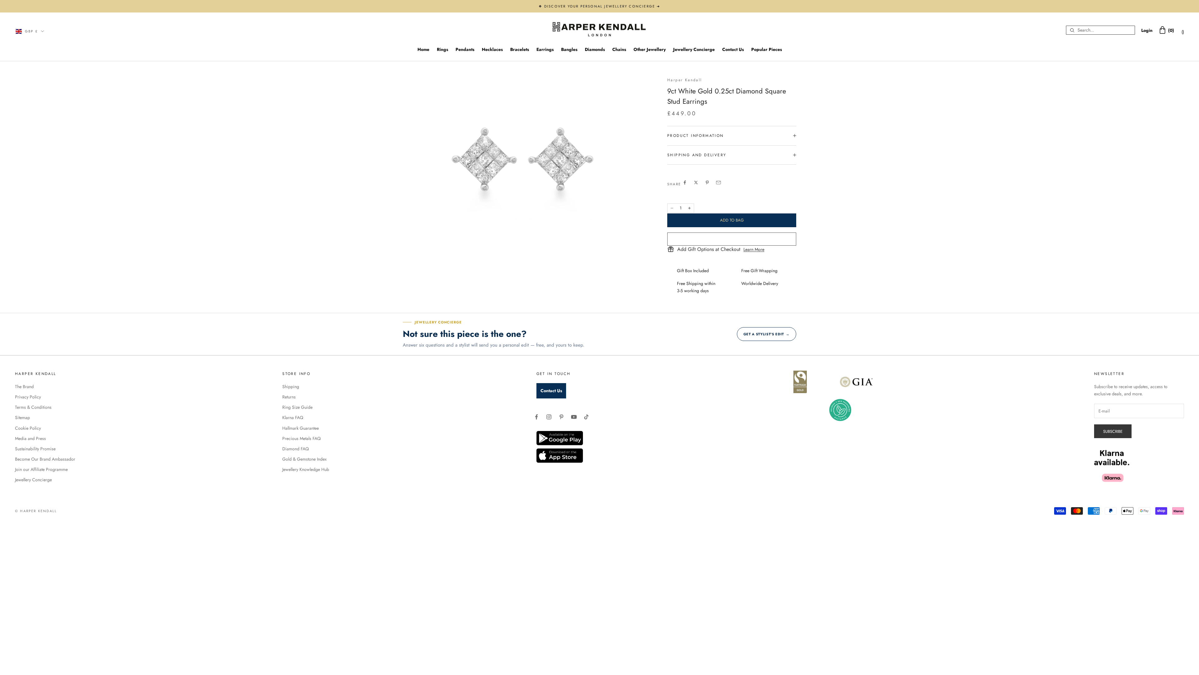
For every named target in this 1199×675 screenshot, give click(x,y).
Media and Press (30, 438)
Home (423, 49)
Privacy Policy (28, 397)
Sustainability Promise (35, 449)
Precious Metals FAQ (301, 438)
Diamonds (595, 49)
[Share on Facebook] (684, 182)
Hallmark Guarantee (300, 428)
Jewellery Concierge (694, 49)
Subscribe (1113, 431)
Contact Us (733, 49)
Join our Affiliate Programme (41, 469)
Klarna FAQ (292, 417)
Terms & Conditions (33, 407)
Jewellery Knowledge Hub (305, 469)
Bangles (569, 49)
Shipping (290, 386)
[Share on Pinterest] (707, 182)
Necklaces (492, 49)
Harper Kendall (684, 80)
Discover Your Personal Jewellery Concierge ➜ (602, 6)
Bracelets (519, 49)
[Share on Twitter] (695, 182)
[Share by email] (718, 182)
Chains (619, 49)
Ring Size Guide (297, 407)
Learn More (753, 249)
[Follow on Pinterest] (561, 417)
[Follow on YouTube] (574, 417)
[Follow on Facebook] (536, 417)
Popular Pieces (766, 49)
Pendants (465, 49)
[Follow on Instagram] (549, 417)
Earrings (545, 49)
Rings (442, 49)
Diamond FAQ (295, 449)
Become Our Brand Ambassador (45, 459)
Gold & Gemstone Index (304, 459)
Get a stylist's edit (766, 334)
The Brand (24, 386)
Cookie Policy (28, 428)
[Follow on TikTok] (586, 417)
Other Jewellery (650, 49)
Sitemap (22, 417)
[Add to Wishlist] (731, 239)
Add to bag (732, 220)
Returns (289, 397)
